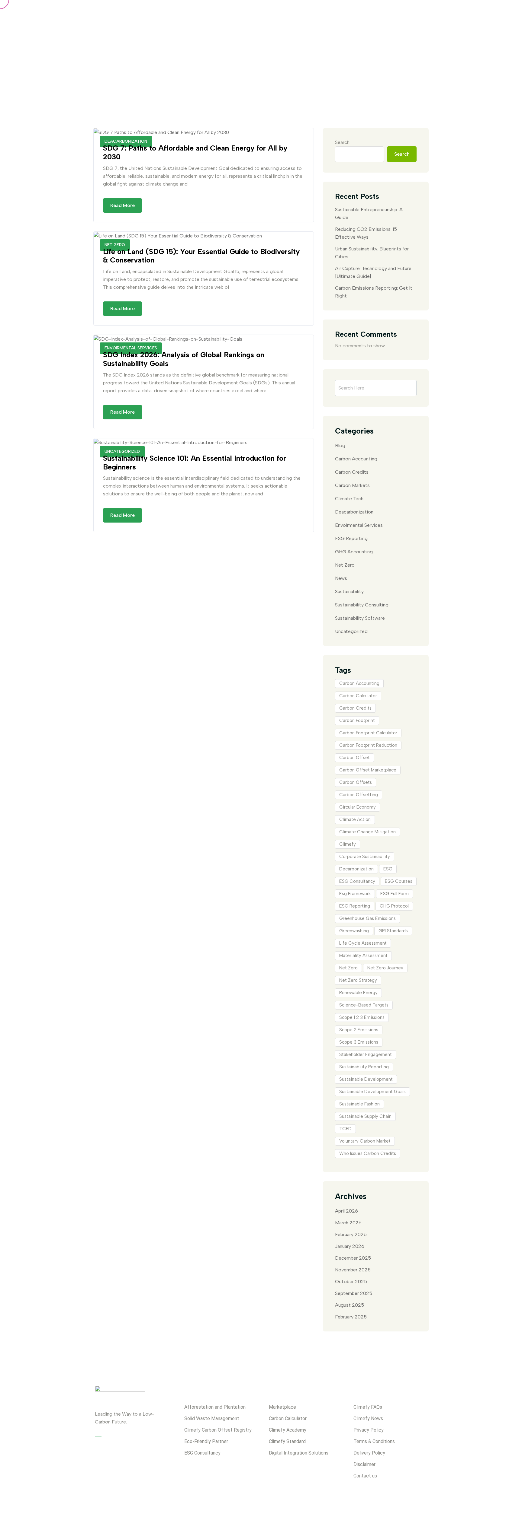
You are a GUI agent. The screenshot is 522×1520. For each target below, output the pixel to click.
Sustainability (349, 591)
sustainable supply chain (365, 1116)
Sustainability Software (360, 618)
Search (342, 142)
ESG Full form (394, 893)
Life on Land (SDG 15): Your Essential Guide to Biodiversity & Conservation (201, 256)
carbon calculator (358, 695)
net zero (348, 968)
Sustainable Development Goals (372, 1091)
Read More (122, 205)
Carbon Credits (352, 472)
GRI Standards (393, 930)
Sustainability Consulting (361, 605)
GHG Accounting (354, 552)
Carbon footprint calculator (368, 733)
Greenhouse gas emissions (367, 918)
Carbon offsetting (358, 794)
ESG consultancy (357, 881)
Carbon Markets (352, 485)
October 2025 (351, 1281)
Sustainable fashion (359, 1104)
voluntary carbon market (365, 1141)
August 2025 (349, 1305)
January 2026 (349, 1246)
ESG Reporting (351, 538)
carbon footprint (357, 720)
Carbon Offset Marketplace (367, 770)
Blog (340, 445)
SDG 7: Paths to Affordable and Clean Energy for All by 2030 (195, 152)
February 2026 (351, 1234)
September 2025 (353, 1293)
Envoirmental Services (359, 525)
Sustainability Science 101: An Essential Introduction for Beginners (194, 462)
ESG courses (398, 881)
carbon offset (354, 757)
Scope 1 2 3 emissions (362, 1017)
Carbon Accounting (356, 459)
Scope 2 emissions (358, 1029)
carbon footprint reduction (368, 745)
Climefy (347, 844)
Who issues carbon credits (367, 1153)
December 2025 (353, 1258)
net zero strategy (358, 980)
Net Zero (345, 565)
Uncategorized (351, 631)
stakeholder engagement (365, 1054)
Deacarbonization (354, 512)
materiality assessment (363, 955)
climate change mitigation (367, 832)
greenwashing (354, 930)
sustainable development (366, 1079)
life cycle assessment (363, 943)
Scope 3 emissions (358, 1042)
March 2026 (348, 1223)
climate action (355, 819)
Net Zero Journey (385, 968)
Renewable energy (358, 992)
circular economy (357, 807)
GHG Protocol (394, 906)
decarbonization (356, 869)
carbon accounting (359, 683)
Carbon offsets (355, 782)
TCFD (345, 1128)
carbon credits (355, 708)
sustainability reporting (364, 1067)
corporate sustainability (364, 856)
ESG (387, 869)
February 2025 (351, 1317)
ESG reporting (354, 906)
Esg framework (355, 893)
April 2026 (346, 1211)
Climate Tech (349, 498)
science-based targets (363, 1005)
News (341, 578)
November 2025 (353, 1270)
